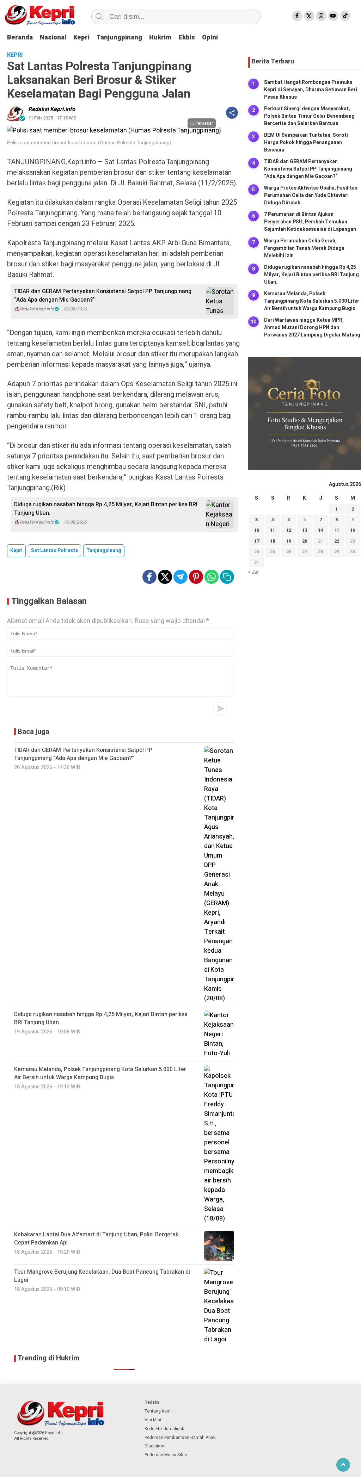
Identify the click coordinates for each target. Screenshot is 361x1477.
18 (272, 541)
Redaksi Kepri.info (51, 109)
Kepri (81, 37)
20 (304, 541)
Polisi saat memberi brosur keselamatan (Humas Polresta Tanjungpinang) (89, 142)
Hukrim (160, 37)
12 (288, 530)
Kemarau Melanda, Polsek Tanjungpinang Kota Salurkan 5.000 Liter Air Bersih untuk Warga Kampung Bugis (311, 301)
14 (320, 530)
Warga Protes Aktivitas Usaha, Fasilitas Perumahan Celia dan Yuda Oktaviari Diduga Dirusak (310, 195)
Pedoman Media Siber (166, 1455)
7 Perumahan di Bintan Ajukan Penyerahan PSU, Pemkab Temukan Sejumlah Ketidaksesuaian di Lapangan (310, 222)
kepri (16, 550)
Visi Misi (153, 1420)
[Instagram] (321, 16)
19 (288, 541)
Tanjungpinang (119, 37)
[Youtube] (333, 16)
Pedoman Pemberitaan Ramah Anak (180, 1437)
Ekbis (186, 37)
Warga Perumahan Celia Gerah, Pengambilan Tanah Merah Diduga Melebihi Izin (304, 248)
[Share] (232, 113)
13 (304, 530)
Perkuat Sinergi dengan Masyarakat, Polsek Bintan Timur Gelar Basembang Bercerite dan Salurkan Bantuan (309, 116)
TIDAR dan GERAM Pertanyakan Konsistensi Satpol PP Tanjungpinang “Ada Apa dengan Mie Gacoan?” (102, 295)
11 (272, 530)
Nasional (53, 37)
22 (336, 541)
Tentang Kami (158, 1411)
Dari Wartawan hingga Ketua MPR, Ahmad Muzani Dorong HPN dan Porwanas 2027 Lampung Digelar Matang (312, 327)
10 (256, 530)
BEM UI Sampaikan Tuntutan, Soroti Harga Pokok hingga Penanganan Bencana (306, 142)
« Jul (253, 572)
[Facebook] (297, 16)
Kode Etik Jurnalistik (164, 1429)
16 (352, 530)
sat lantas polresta (54, 550)
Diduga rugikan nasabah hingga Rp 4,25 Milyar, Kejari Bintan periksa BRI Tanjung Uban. (105, 508)
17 (256, 541)
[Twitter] (309, 16)
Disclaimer (155, 1446)
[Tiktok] (345, 16)
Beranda (20, 37)
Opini (210, 37)
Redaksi (152, 1402)
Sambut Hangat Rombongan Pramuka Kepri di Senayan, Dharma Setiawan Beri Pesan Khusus (310, 90)
